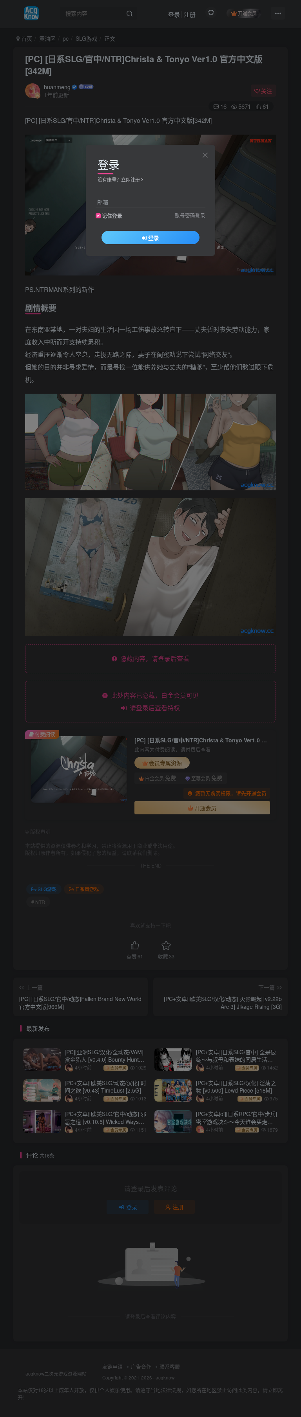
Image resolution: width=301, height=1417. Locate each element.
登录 (153, 237)
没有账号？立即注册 (119, 179)
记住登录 (112, 215)
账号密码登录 (190, 215)
